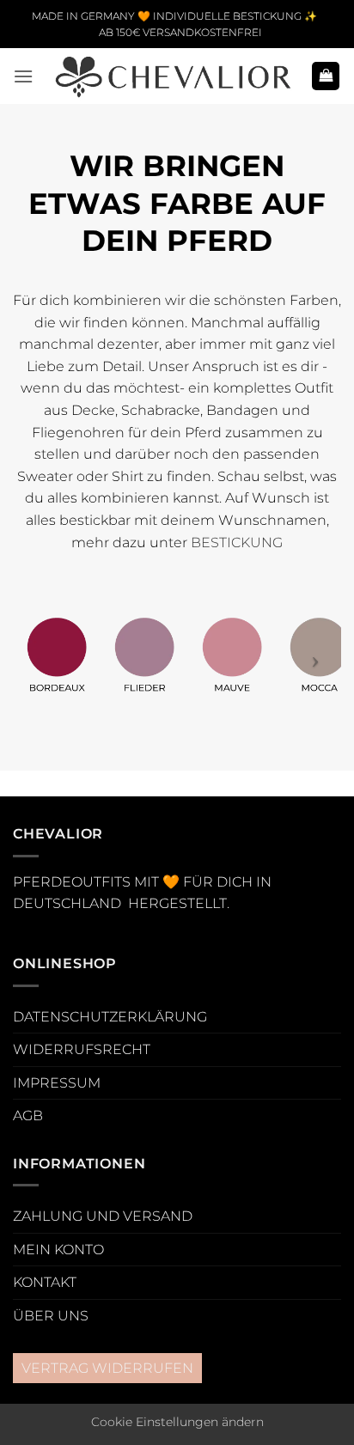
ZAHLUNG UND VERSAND (102, 1216)
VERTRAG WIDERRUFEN (107, 1368)
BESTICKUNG (237, 542)
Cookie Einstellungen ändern (177, 1422)
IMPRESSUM (57, 1083)
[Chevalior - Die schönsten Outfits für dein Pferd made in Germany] (172, 76)
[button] (23, 76)
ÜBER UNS (50, 1316)
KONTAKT (44, 1282)
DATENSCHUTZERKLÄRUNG (110, 1017)
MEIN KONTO (58, 1249)
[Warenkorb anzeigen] (325, 76)
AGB (28, 1115)
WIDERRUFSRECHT (81, 1049)
